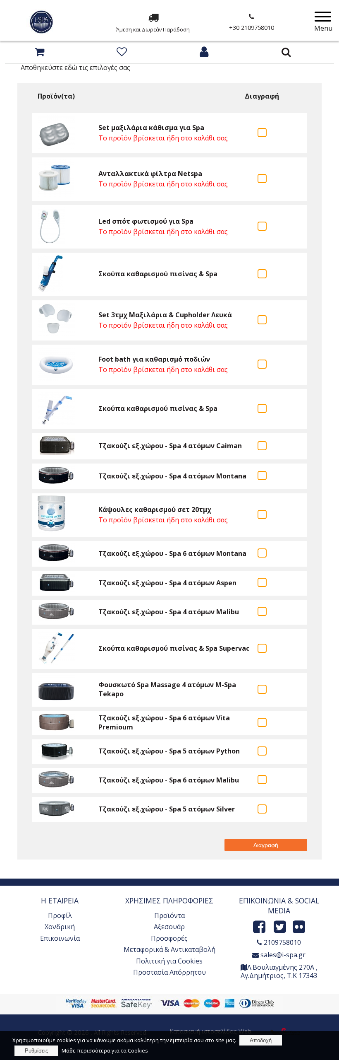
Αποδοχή (261, 1040)
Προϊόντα (169, 915)
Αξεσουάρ (169, 926)
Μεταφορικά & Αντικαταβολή (169, 949)
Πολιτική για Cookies (169, 961)
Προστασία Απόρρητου (169, 972)
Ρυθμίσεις (36, 1051)
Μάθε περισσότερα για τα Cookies (105, 1050)
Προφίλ (60, 915)
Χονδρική (60, 926)
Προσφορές (169, 938)
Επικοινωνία (60, 938)
